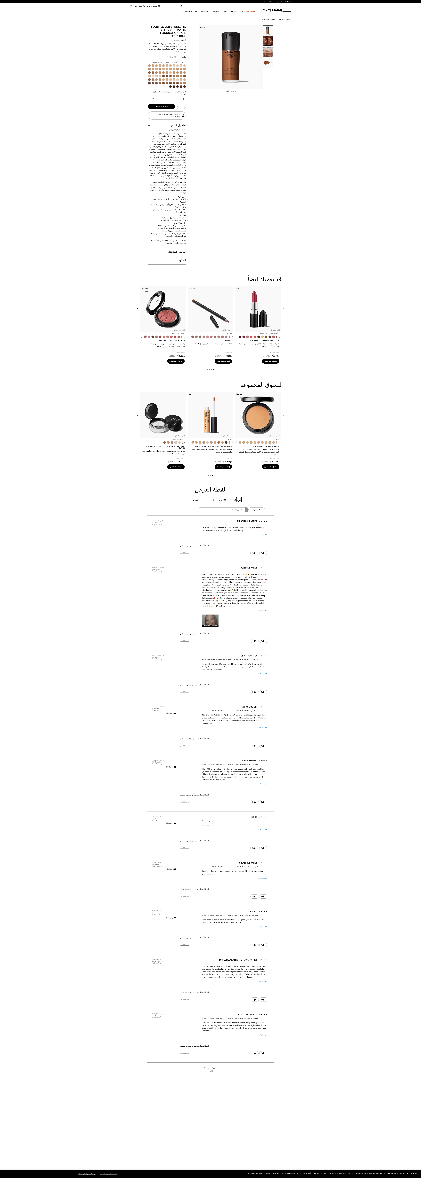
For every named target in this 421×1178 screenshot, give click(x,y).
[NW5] (156, 76)
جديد (241, 11)
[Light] (179, 442)
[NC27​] (262, 442)
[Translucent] (183, 442)
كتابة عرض (196, 500)
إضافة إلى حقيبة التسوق (161, 106)
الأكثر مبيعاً (234, 11)
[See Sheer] (254, 336)
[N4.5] (184, 79)
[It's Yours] (240, 336)
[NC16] (167, 65)
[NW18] (149, 65)
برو (196, 11)
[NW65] (170, 86)
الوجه (273, 19)
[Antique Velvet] (152, 336)
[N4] (177, 65)
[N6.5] (156, 69)
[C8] (184, 83)
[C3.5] (163, 69)
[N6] (167, 69)
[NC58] (160, 83)
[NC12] (153, 76)
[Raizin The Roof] (160, 336)
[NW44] (149, 79)
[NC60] (156, 83)
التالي (211, 1071)
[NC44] (163, 72)
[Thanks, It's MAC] (273, 336)
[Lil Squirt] (262, 336)
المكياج (279, 19)
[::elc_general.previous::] (279, 337)
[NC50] (177, 83)
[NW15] (156, 65)
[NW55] (149, 83)
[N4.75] (181, 79)
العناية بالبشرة (215, 11)
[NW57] (181, 86)
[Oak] (203, 336)
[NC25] (184, 69)
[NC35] (153, 69)
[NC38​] (247, 442)
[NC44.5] (160, 72)
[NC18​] (273, 442)
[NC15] (170, 65)
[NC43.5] (167, 72)
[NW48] (167, 76)
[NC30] (170, 69)
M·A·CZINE (204, 11)
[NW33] (153, 79)
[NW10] (181, 65)
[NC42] (174, 72)
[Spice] (218, 336)
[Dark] (168, 442)
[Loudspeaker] (171, 336)
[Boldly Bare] (222, 336)
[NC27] (174, 69)
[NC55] (163, 83)
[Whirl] (215, 336)
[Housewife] (258, 336)
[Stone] (196, 336)
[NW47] (174, 83)
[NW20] (181, 69)
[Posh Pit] (266, 336)
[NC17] (163, 65)
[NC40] (181, 72)
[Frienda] (251, 336)
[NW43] (149, 72)
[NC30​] (258, 442)
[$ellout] (247, 336)
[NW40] (153, 72)
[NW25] (160, 69)
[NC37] (149, 69)
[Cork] (200, 336)
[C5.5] (160, 79)
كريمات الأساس (266, 19)
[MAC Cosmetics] (276, 10)
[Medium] (175, 442)
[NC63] (153, 83)
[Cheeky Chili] (178, 336)
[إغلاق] (3, 1174)
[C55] (167, 83)
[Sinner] (175, 336)
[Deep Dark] (164, 442)
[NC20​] (269, 442)
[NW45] (184, 76)
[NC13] (174, 65)
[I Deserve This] (269, 336)
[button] (210, 621)
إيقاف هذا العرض (184, 553)
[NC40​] (243, 442)
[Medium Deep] (172, 442)
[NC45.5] (181, 83)
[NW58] (177, 86)
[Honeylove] (167, 336)
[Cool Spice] (192, 336)
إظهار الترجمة (263, 534)
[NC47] (174, 76)
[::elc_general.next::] (236, 337)
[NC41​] (240, 442)
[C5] (167, 79)
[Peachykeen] (163, 336)
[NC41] (177, 72)
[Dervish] (211, 336)
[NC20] (153, 65)
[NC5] (160, 76)
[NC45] (181, 76)
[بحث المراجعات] (246, 509)
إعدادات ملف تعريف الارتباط (108, 1174)
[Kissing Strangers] (243, 336)
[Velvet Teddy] (156, 336)
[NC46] (177, 76)
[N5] (170, 79)
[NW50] (163, 76)
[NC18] (160, 65)
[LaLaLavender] (149, 336)
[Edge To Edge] (207, 336)
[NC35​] (254, 442)
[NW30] (156, 79)
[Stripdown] (226, 336)
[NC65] (184, 86)
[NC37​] (251, 442)
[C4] (177, 79)
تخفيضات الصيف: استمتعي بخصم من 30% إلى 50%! (277, 1)
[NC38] (184, 72)
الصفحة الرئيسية (286, 19)
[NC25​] (266, 442)
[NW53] (170, 83)
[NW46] (170, 76)
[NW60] (174, 86)
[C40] (174, 79)
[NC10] (184, 65)
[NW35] (156, 72)
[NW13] (149, 76)
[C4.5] (170, 72)
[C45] (163, 79)
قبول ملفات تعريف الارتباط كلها (87, 1174)
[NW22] (177, 69)
